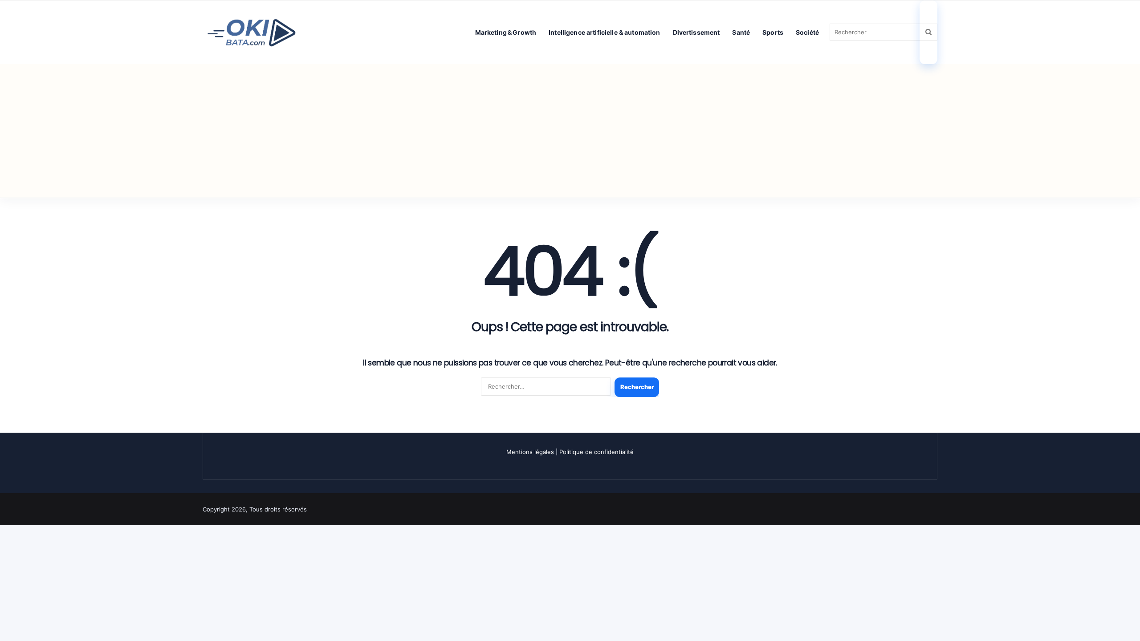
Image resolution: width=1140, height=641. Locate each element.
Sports (772, 32)
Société (807, 32)
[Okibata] (252, 32)
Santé (741, 32)
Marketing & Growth (506, 32)
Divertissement (696, 32)
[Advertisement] (570, 131)
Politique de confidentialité (596, 451)
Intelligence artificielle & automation (604, 32)
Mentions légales (530, 451)
